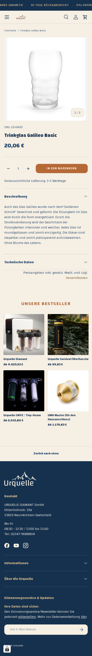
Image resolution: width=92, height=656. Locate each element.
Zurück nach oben (46, 453)
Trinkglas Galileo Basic (33, 30)
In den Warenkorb (62, 168)
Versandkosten (77, 278)
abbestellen (27, 617)
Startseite (10, 30)
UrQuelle (18, 645)
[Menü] (7, 17)
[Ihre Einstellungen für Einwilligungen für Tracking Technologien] (7, 649)
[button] (85, 17)
